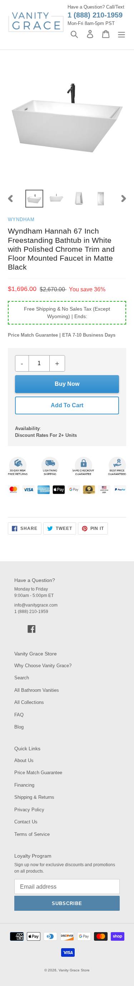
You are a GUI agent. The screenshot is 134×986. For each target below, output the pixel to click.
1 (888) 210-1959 (95, 15)
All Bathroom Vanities (36, 690)
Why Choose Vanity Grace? (42, 665)
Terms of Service (32, 834)
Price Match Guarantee (38, 772)
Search (21, 677)
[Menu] (121, 34)
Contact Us (26, 821)
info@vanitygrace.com (36, 605)
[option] (34, 198)
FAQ (19, 714)
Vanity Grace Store (74, 970)
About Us (24, 760)
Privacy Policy (29, 809)
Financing (24, 785)
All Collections (29, 702)
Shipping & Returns (34, 797)
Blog (19, 727)
